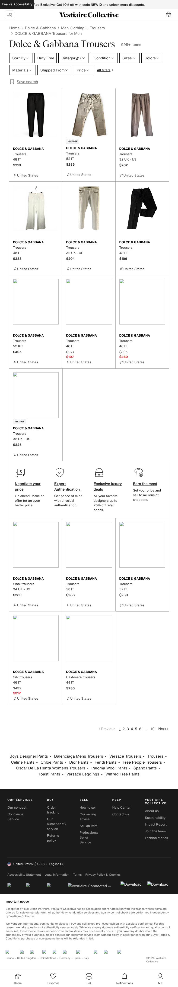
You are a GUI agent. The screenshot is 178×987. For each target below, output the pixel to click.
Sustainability (155, 817)
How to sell (88, 807)
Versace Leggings (82, 774)
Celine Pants (22, 762)
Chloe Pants (52, 762)
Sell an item (89, 825)
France (10, 958)
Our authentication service (58, 824)
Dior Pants (79, 762)
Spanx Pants (145, 768)
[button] (168, 15)
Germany (64, 958)
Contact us (120, 814)
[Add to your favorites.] (56, 149)
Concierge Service (15, 817)
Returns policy (53, 838)
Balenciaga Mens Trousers (78, 756)
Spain (77, 958)
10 (153, 729)
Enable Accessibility (17, 4)
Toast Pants (49, 774)
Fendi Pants (105, 762)
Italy (86, 958)
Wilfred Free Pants (122, 774)
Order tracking (53, 810)
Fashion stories (156, 838)
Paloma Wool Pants (109, 768)
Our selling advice (88, 817)
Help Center (121, 807)
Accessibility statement (24, 874)
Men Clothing (73, 28)
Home (14, 28)
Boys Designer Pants (29, 756)
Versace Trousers (125, 756)
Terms (77, 874)
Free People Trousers (142, 762)
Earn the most (145, 483)
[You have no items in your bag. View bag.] (168, 15)
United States (48, 958)
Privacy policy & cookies (103, 874)
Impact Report (156, 824)
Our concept (16, 807)
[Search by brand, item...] (9, 14)
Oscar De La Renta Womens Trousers (50, 768)
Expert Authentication (67, 486)
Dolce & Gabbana (40, 28)
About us (152, 811)
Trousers (97, 28)
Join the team (155, 831)
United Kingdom (27, 958)
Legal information (56, 874)
